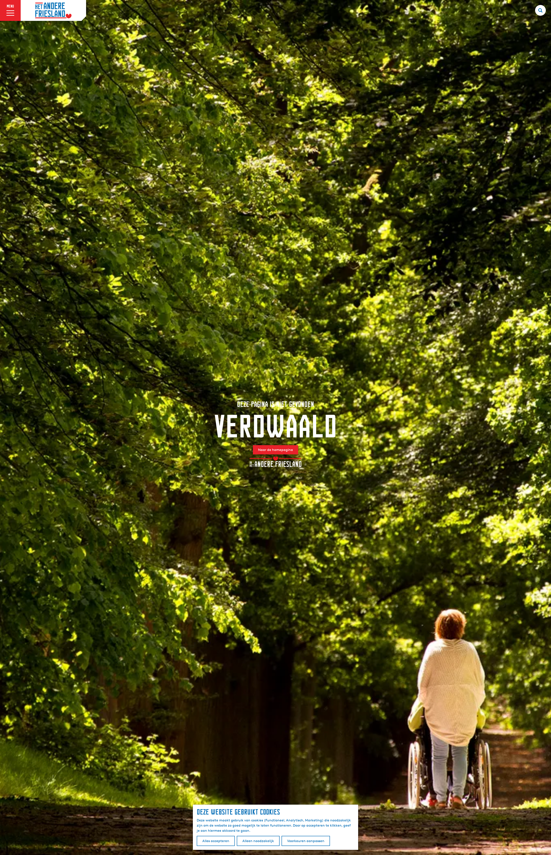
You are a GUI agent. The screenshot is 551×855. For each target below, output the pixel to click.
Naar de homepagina (275, 450)
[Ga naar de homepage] (53, 10)
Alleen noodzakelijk (258, 841)
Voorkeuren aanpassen (305, 841)
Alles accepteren (215, 841)
